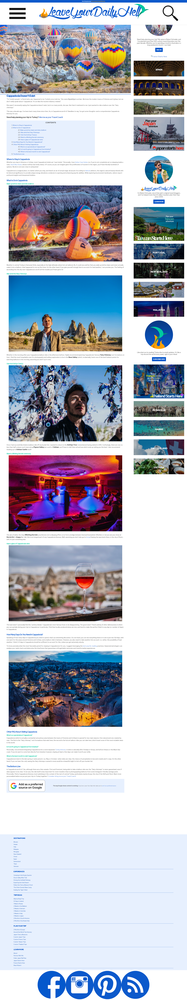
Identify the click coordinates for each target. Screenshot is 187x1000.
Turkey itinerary (60, 750)
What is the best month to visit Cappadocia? (35, 152)
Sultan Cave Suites (81, 162)
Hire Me (159, 50)
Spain (15, 859)
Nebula (87, 171)
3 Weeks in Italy (18, 913)
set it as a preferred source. (109, 786)
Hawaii (15, 844)
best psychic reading (90, 646)
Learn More (159, 202)
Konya (88, 537)
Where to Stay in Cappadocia (22, 125)
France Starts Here (19, 963)
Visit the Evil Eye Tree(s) (29, 135)
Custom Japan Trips (19, 937)
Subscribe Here (159, 359)
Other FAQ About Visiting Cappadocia (25, 144)
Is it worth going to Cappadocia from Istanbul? (36, 149)
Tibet (15, 864)
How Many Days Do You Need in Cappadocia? (27, 142)
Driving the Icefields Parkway (22, 880)
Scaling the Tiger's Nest (20, 890)
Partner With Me (18, 955)
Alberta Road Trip (19, 899)
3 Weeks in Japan (19, 916)
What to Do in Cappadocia (21, 128)
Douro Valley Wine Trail (20, 877)
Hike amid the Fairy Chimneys (30, 132)
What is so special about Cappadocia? (32, 147)
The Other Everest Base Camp (23, 887)
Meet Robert (17, 965)
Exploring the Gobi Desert (21, 882)
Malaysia (16, 849)
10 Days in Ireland (19, 901)
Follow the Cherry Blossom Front (23, 885)
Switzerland (17, 861)
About (15, 953)
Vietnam (16, 866)
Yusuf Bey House (16, 165)
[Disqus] (65, 815)
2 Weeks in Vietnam (19, 908)
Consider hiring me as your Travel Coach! (62, 776)
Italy (15, 847)
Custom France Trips (20, 939)
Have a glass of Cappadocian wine (32, 140)
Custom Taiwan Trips (20, 942)
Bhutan (16, 842)
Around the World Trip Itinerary (23, 932)
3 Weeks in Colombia (19, 911)
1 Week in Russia (18, 904)
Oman (15, 856)
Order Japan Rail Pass (20, 958)
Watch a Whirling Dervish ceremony (32, 137)
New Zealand (17, 854)
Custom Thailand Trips (20, 944)
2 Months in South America (21, 918)
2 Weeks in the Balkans (20, 906)
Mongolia (16, 852)
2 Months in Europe (19, 929)
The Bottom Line (18, 154)
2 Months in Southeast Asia (21, 921)
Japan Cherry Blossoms (20, 934)
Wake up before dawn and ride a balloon (33, 130)
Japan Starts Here (19, 960)
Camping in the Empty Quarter (23, 875)
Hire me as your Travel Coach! (51, 117)
